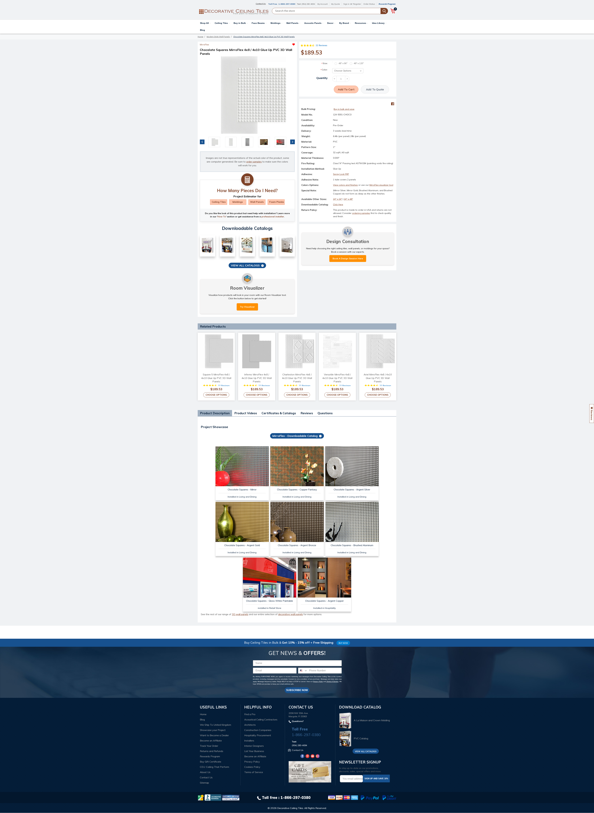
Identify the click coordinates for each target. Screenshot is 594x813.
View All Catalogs (245, 265)
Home (203, 714)
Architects (250, 724)
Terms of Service (332, 681)
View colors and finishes (345, 185)
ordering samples (361, 213)
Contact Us (206, 777)
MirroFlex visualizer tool (381, 185)
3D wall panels (240, 614)
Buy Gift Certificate (210, 761)
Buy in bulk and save (344, 109)
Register (357, 4)
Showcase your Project (213, 730)
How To (221, 216)
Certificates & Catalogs (279, 413)
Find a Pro (249, 714)
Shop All (204, 23)
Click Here (338, 204)
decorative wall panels (290, 614)
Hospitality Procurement (257, 735)
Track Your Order (209, 745)
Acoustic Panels (313, 23)
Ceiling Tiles (221, 23)
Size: (324, 63)
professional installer (272, 216)
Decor (330, 23)
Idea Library (378, 23)
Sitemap (204, 782)
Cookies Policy (252, 766)
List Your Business (254, 751)
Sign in (346, 4)
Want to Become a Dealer (214, 735)
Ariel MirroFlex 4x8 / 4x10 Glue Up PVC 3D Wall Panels (378, 378)
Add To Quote (375, 89)
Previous (202, 141)
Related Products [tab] (213, 326)
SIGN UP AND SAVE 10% (376, 778)
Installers (249, 740)
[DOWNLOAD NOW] (213, 797)
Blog (202, 30)
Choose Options (216, 394)
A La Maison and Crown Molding (372, 720)
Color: (324, 69)
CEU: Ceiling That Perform (214, 766)
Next (292, 141)
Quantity (322, 78)
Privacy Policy (318, 681)
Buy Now (343, 643)
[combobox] (303, 670)
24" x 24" (337, 199)
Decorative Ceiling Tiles (290, 808)
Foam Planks (276, 201)
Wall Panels (292, 23)
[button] (271, 44)
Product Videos (245, 413)
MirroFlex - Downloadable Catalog (295, 436)
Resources (361, 23)
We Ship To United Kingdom (215, 724)
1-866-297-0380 (286, 4)
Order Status (369, 4)
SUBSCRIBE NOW (297, 690)
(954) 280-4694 (308, 4)
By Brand (344, 23)
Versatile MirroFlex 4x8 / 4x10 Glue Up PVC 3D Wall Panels (337, 378)
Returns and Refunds (211, 751)
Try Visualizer (247, 306)
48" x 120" (359, 63)
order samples (254, 161)
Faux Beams (258, 23)
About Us (205, 772)
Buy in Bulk (240, 23)
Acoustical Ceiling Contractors (260, 719)
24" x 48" (348, 199)
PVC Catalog (361, 738)
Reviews (307, 413)
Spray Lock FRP (341, 174)
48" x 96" (343, 63)
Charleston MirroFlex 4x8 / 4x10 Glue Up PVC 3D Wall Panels (297, 378)
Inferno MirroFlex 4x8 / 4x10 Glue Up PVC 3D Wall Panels (257, 378)
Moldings (276, 23)
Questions (325, 413)
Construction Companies (257, 730)
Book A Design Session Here (348, 258)
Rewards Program (387, 4)
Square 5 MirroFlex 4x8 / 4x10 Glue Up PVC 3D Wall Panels (216, 378)
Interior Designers (254, 745)
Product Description (215, 413)
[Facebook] (392, 103)
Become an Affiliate (211, 740)
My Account (322, 4)
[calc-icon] (247, 179)
